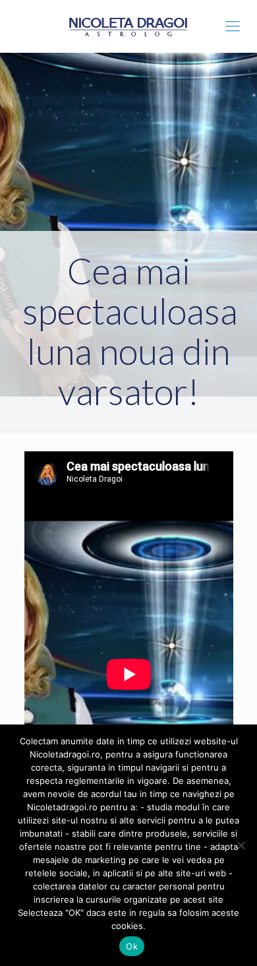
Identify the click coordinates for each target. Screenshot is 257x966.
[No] (240, 845)
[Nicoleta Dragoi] (128, 26)
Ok (132, 946)
